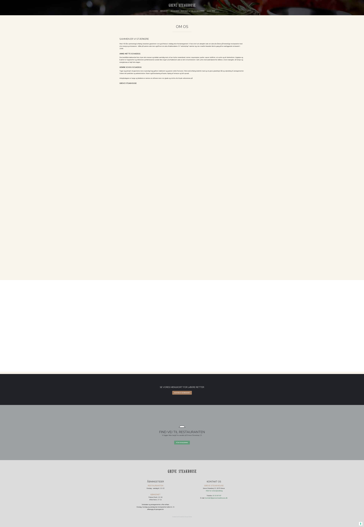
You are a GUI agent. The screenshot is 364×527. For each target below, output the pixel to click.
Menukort (164, 11)
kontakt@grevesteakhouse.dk (216, 498)
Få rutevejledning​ (182, 442)
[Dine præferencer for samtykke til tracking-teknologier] (360, 523)
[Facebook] (213, 502)
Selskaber (175, 11)
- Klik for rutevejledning (214, 491)
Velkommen (153, 11)
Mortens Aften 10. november (192, 11)
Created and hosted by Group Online (182, 517)
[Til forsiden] (182, 5)
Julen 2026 (211, 11)
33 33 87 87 (217, 496)
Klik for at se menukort (182, 392)
